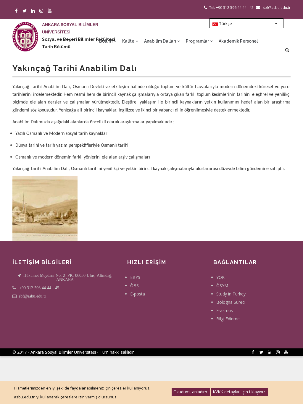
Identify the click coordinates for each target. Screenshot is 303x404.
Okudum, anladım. (190, 392)
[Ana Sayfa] (25, 31)
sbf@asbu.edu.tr (32, 296)
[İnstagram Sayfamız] (42, 11)
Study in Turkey (231, 294)
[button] (45, 208)
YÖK (220, 277)
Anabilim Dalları (160, 41)
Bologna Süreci (230, 302)
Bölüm (106, 41)
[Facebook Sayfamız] (17, 11)
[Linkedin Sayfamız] (33, 11)
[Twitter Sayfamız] (25, 11)
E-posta (137, 294)
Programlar (198, 41)
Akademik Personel (238, 41)
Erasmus (224, 310)
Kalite (128, 41)
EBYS (135, 277)
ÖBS (134, 285)
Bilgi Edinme (228, 318)
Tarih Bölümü (56, 46)
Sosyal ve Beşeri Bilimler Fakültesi (78, 39)
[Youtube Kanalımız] (50, 11)
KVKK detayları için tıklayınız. (239, 392)
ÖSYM (222, 285)
